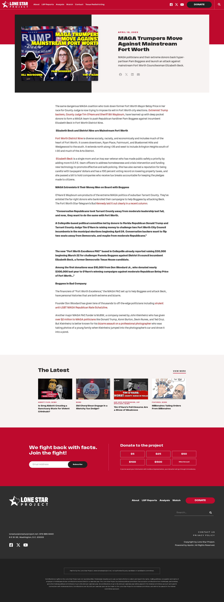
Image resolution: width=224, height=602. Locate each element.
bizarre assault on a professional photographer (124, 324)
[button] (120, 74)
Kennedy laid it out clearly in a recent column (121, 203)
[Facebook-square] (171, 4)
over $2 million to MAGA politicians (75, 319)
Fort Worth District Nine (69, 138)
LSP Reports (48, 5)
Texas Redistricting (94, 5)
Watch (69, 5)
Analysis (60, 5)
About (36, 5)
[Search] (211, 513)
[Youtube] (182, 4)
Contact (79, 5)
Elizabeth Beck (64, 159)
